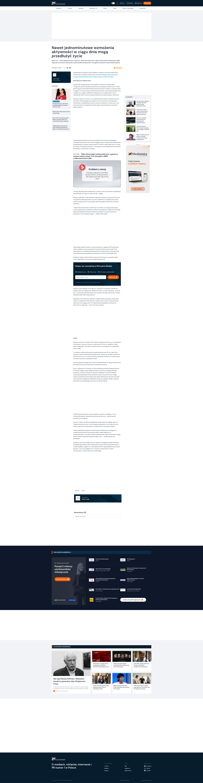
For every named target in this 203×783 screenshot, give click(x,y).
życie (83, 490)
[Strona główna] (58, 3)
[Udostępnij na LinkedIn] (70, 67)
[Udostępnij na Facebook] (68, 67)
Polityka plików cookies (146, 780)
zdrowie (77, 490)
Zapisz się (112, 277)
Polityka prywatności (125, 780)
